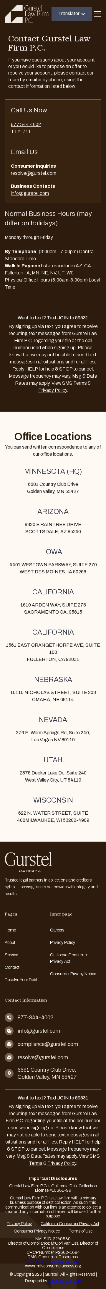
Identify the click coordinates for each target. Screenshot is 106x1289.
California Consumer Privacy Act (69, 958)
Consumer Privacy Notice (73, 974)
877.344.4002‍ (26, 124)
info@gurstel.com (30, 193)
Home (10, 930)
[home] (27, 14)
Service (11, 955)
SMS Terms (74, 383)
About (10, 942)
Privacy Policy (52, 390)
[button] (72, 14)
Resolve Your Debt (21, 980)
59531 (81, 317)
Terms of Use (80, 1231)
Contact (12, 967)
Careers (57, 930)
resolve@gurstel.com (33, 173)
